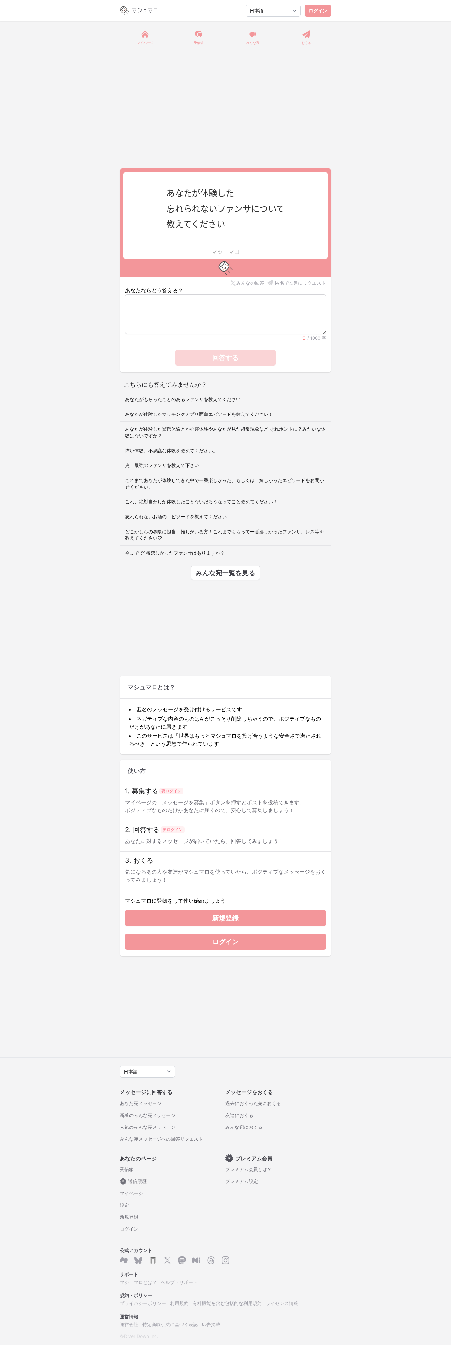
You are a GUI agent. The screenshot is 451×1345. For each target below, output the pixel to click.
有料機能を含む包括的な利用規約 (227, 1303)
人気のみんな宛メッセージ (147, 1127)
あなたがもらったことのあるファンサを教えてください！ (185, 399)
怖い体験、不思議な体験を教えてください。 (171, 450)
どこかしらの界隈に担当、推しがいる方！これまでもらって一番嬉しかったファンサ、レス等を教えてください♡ (224, 535)
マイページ (131, 1193)
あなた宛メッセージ (140, 1103)
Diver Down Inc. (141, 1336)
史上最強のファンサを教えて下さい (162, 465)
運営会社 (129, 1324)
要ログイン (171, 790)
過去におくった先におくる (253, 1103)
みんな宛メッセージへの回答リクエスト (161, 1139)
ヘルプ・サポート (179, 1282)
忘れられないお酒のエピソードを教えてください (176, 516)
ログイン (318, 10)
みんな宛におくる (244, 1127)
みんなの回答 (250, 283)
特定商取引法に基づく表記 (170, 1324)
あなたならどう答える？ (154, 290)
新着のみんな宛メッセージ (147, 1115)
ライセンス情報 (282, 1303)
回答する (225, 358)
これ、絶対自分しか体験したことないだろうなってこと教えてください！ (201, 501)
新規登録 (225, 918)
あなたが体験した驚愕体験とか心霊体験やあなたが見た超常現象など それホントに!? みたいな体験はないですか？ (225, 432)
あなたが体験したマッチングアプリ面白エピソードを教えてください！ (199, 414)
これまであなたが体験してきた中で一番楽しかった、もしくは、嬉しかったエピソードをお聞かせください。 (224, 483)
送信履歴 (134, 1181)
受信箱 (127, 1169)
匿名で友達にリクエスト (300, 283)
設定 (124, 1205)
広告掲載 (211, 1324)
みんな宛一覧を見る (225, 573)
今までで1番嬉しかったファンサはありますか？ (175, 553)
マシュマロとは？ (138, 1282)
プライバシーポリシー (143, 1303)
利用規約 (179, 1303)
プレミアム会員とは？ (249, 1169)
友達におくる (239, 1115)
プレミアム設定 (242, 1181)
